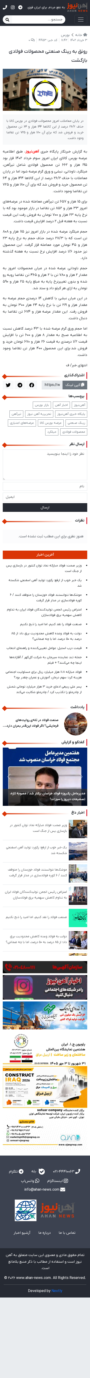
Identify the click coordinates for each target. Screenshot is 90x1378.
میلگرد (51, 432)
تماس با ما (67, 1233)
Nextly (56, 1291)
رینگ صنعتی (76, 423)
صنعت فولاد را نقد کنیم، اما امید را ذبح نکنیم (51, 624)
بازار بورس (42, 405)
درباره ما (44, 1233)
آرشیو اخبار (22, 1233)
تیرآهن (16, 414)
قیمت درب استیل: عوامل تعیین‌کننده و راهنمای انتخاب (44, 648)
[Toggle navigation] (80, 19)
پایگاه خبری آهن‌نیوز (71, 414)
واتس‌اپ (28, 1181)
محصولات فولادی (73, 432)
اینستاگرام (55, 1181)
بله (34, 1171)
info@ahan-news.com (42, 1189)
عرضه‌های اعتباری (22, 423)
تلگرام (14, 1171)
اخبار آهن (61, 405)
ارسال (45, 507)
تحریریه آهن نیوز (39, 414)
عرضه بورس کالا (51, 423)
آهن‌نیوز (79, 405)
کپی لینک (73, 385)
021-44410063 (64, 1171)
